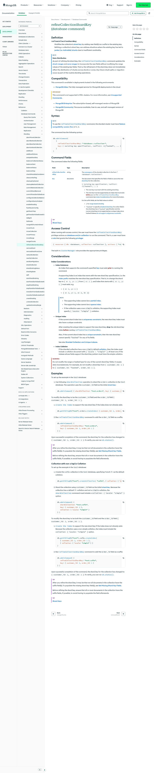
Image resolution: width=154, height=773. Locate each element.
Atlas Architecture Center (7, 53)
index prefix (63, 278)
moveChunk (30, 228)
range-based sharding (97, 204)
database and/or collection (78, 235)
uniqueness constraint (92, 319)
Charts (21, 104)
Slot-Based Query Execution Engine (30, 370)
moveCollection (31, 231)
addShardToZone (32, 154)
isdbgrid (29, 218)
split (27, 275)
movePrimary (30, 234)
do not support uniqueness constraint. (108, 213)
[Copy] (123, 138)
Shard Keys (57, 223)
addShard (29, 151)
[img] (134, 29)
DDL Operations (26, 325)
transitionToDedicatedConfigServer (35, 295)
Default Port (25, 328)
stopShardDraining (32, 285)
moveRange (30, 238)
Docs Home (55, 19)
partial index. (96, 301)
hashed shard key (107, 207)
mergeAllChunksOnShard (34, 224)
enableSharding (31, 204)
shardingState (31, 271)
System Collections (27, 377)
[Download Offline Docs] (39, 769)
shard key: (112, 385)
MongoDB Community (64, 107)
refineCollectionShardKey (34, 245)
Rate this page (137, 25)
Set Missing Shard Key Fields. (110, 451)
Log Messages (25, 342)
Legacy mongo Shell (27, 381)
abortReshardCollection (34, 141)
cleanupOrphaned (32, 181)
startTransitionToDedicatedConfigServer (35, 281)
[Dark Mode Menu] (149, 13)
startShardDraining (32, 278)
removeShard (30, 248)
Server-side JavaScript (28, 365)
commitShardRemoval (33, 191)
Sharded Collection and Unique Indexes (81, 342)
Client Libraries (8, 41)
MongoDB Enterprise (64, 103)
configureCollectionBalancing (35, 198)
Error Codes (25, 335)
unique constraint (94, 335)
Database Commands (79, 19)
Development (65, 19)
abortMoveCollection (33, 137)
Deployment (7, 26)
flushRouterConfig (32, 208)
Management (7, 36)
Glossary (24, 338)
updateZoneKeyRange (33, 305)
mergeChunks (31, 241)
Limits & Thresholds (27, 345)
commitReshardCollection (34, 188)
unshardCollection (32, 302)
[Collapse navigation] (44, 769)
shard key (78, 44)
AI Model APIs (23, 396)
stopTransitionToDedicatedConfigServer (35, 288)
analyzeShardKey (32, 157)
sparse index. (96, 304)
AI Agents (22, 402)
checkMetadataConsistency (35, 174)
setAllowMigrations (32, 261)
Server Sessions (26, 362)
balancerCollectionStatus (34, 161)
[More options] (120, 27)
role (54, 238)
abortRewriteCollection (34, 144)
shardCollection (31, 265)
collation (102, 349)
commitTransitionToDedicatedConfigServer (35, 194)
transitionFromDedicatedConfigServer (35, 292)
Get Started (143, 5)
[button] (110, 5)
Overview (22, 30)
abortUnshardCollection (34, 147)
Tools (5, 46)
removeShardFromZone (34, 251)
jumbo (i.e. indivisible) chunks (66, 50)
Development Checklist (26, 90)
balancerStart (30, 164)
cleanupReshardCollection (35, 184)
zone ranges (72, 64)
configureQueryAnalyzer (34, 201)
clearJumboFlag (31, 177)
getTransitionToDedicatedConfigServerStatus (35, 214)
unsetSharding (31, 298)
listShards (29, 221)
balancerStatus (31, 167)
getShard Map (31, 211)
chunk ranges (58, 64)
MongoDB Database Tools (29, 349)
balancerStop (30, 171)
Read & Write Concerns (28, 332)
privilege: (79, 238)
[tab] (22, 13)
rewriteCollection (32, 258)
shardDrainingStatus (33, 268)
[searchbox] (108, 13)
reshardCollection (32, 255)
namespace (88, 172)
